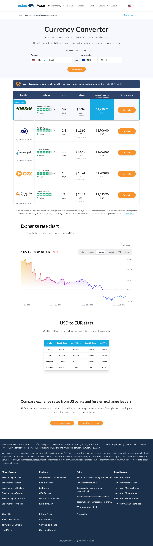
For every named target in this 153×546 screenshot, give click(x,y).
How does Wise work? (86, 482)
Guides (81, 6)
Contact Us (81, 514)
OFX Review (45, 493)
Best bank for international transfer (92, 496)
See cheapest (76, 69)
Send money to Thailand (13, 488)
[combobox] (39, 60)
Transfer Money (54, 6)
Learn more (129, 213)
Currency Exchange (48, 524)
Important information (113, 84)
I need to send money (90, 423)
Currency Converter (48, 530)
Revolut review (46, 503)
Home (20, 15)
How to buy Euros (122, 477)
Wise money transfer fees (88, 507)
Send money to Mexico (12, 503)
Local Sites (7, 530)
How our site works (11, 519)
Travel (91, 6)
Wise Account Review (49, 498)
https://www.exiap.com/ (26, 444)
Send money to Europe (12, 493)
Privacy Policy (45, 514)
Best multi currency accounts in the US (94, 501)
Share (128, 245)
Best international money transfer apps (94, 477)
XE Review (44, 488)
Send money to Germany (13, 498)
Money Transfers (10, 472)
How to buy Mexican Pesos (126, 488)
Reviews (69, 6)
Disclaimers (130, 15)
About (114, 6)
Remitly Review (46, 482)
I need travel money (62, 423)
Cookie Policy (45, 519)
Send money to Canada (12, 477)
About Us (6, 514)
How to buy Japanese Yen (125, 482)
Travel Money (120, 472)
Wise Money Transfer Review (52, 477)
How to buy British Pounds (126, 498)
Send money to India (11, 482)
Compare (102, 6)
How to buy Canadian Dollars (127, 503)
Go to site (127, 110)
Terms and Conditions (12, 524)
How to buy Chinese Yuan (125, 493)
